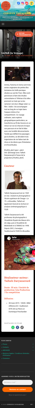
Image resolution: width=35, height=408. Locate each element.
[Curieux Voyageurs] (6, 6)
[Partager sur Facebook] (17, 327)
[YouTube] (26, 3)
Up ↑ (32, 404)
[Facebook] (18, 3)
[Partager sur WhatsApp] (12, 327)
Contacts (6, 347)
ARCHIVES (6, 350)
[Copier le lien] (22, 327)
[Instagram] (22, 3)
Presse (5, 344)
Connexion (6, 358)
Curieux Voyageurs (17, 13)
